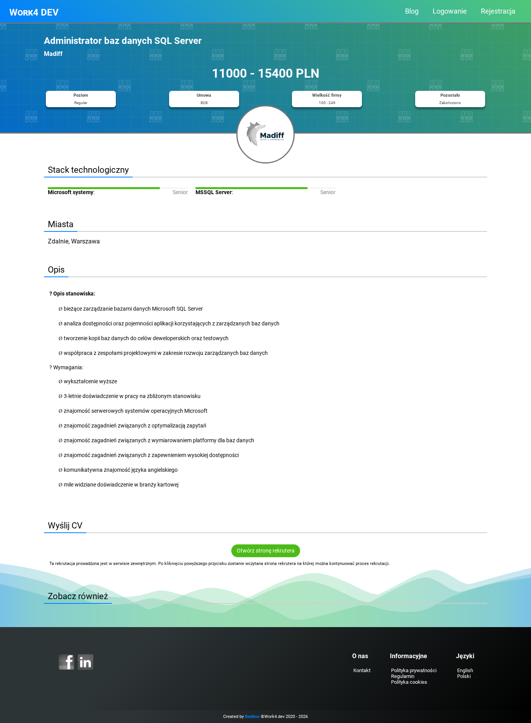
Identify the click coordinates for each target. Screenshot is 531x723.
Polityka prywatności (414, 670)
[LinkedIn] (85, 662)
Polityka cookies (409, 682)
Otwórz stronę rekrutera (266, 550)
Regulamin (402, 676)
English (465, 670)
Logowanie (450, 11)
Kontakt (361, 670)
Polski (464, 676)
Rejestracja (498, 11)
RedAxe (252, 716)
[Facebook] (66, 662)
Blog (412, 11)
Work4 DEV (34, 12)
